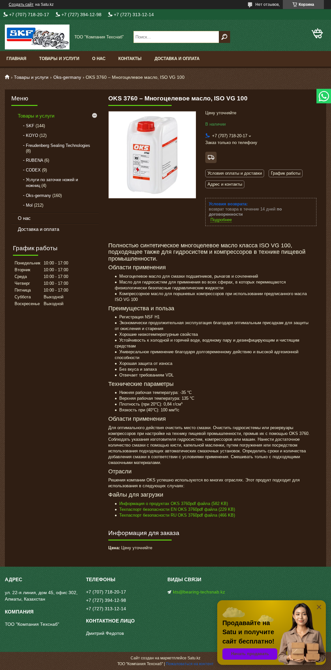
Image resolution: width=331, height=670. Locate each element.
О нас (98, 58)
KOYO (32, 135)
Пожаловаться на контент (190, 664)
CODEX (33, 170)
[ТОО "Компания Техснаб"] (37, 37)
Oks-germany (67, 77)
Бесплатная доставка (211, 157)
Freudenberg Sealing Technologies (58, 145)
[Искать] (224, 37)
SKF (30, 125)
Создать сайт (21, 4)
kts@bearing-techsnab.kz (199, 591)
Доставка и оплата (177, 58)
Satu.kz (193, 658)
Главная (16, 58)
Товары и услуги (59, 58)
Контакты (130, 58)
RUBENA (34, 160)
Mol (29, 205)
